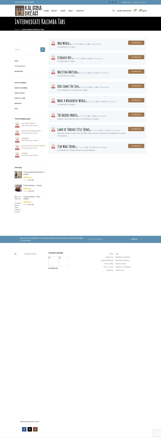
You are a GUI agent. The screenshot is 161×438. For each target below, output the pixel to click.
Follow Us (54, 268)
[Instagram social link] (115, 2)
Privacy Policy (120, 264)
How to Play (108, 264)
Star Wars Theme (28, 123)
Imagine (24, 153)
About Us (109, 257)
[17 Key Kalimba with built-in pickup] (18, 176)
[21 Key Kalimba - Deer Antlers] (18, 204)
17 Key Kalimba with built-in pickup (33, 173)
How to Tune (108, 267)
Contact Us (119, 270)
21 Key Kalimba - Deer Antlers (31, 198)
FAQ (117, 254)
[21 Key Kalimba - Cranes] (18, 188)
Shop (111, 254)
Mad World (63, 43)
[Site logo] (28, 10)
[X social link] (112, 2)
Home (17, 29)
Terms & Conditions (123, 267)
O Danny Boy (64, 57)
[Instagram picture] (53, 261)
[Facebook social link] (109, 2)
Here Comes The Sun (68, 86)
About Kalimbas (107, 260)
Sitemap (110, 270)
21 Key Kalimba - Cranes (32, 185)
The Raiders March (67, 115)
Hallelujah (25, 138)
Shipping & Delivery (122, 257)
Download (136, 43)
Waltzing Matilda (67, 71)
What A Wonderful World (30, 131)
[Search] (113, 10)
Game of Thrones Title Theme (33, 146)
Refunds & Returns (122, 260)
